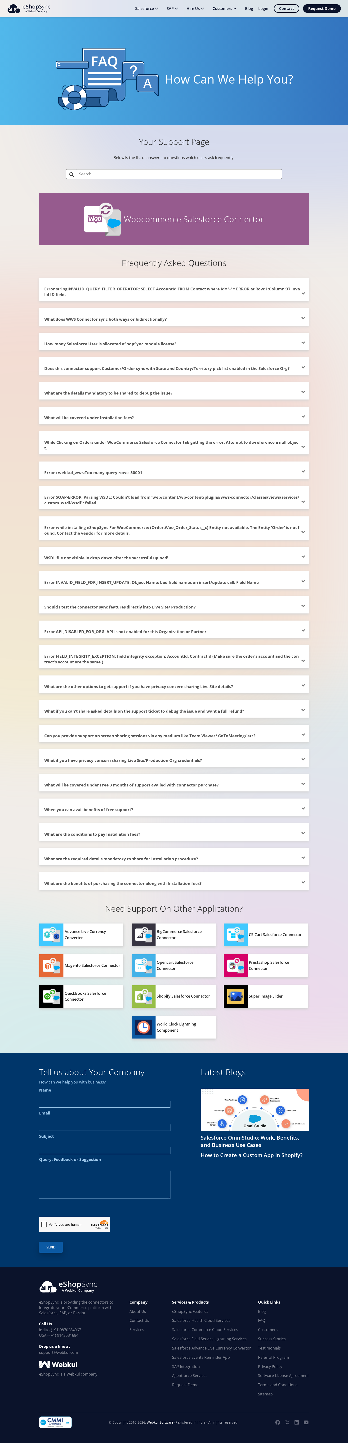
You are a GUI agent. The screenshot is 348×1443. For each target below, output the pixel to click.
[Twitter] (287, 1422)
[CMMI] (55, 1422)
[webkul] (58, 1365)
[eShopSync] (28, 8)
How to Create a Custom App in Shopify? (252, 1155)
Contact (286, 8)
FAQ (261, 1320)
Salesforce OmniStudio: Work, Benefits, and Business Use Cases (250, 1141)
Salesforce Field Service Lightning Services (209, 1338)
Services (136, 1329)
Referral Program (273, 1357)
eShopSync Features (190, 1311)
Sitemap (265, 1394)
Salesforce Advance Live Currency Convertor (211, 1348)
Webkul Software (160, 1422)
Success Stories (272, 1338)
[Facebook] (278, 1422)
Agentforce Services (189, 1375)
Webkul (73, 1374)
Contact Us (139, 1320)
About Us (137, 1311)
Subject (46, 1136)
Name (45, 1090)
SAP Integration (186, 1366)
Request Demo (322, 8)
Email (44, 1113)
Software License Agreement (283, 1375)
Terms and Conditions (278, 1384)
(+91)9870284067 (66, 1329)
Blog (262, 1311)
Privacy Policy (270, 1366)
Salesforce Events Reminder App (201, 1357)
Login (263, 8)
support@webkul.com (58, 1352)
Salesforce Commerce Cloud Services (205, 1329)
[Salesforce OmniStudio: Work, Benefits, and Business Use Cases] (255, 1110)
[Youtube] (306, 1422)
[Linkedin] (296, 1422)
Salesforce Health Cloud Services (201, 1320)
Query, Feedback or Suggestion (70, 1159)
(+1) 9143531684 (63, 1335)
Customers (268, 1329)
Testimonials (269, 1348)
